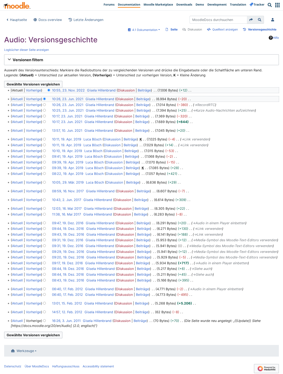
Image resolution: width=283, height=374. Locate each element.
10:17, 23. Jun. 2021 (67, 116)
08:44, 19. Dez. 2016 (68, 269)
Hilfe (276, 37)
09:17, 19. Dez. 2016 (67, 263)
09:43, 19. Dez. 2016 (68, 234)
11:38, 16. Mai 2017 (66, 214)
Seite (174, 29)
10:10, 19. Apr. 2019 (67, 151)
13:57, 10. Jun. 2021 (67, 130)
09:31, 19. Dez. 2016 (67, 240)
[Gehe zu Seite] (251, 20)
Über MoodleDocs (37, 366)
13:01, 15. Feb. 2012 (67, 303)
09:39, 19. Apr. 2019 (67, 162)
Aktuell (17, 99)
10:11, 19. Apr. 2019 (66, 139)
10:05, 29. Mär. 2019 (68, 182)
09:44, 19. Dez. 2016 (68, 229)
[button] (277, 5)
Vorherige (33, 90)
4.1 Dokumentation (144, 30)
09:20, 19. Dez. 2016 (68, 257)
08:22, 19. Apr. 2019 (67, 174)
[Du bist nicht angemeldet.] (273, 20)
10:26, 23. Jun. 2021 (67, 99)
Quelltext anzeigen (225, 29)
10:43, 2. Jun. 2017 (66, 200)
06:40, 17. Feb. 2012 (67, 289)
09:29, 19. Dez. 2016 (68, 252)
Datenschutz (12, 366)
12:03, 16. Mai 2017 (67, 208)
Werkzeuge (25, 351)
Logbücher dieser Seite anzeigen (26, 49)
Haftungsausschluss (65, 366)
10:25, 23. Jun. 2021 (67, 110)
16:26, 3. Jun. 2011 (66, 321)
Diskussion (195, 29)
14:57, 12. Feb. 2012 (67, 312)
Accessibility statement (98, 366)
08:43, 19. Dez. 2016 (68, 280)
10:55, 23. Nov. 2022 (68, 90)
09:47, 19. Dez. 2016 (67, 223)
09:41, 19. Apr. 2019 (67, 156)
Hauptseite (18, 20)
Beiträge (144, 90)
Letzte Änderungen (88, 20)
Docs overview (50, 20)
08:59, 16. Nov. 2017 (68, 191)
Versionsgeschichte (262, 29)
